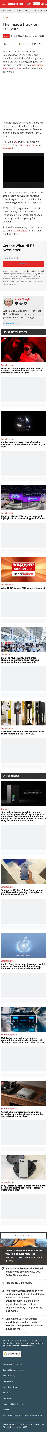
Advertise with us (10, 1387)
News (6, 36)
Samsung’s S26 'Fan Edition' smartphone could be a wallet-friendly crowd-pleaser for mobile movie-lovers (24, 1323)
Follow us (25, 44)
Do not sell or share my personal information (22, 1415)
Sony (34, 145)
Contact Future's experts (13, 1370)
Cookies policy (9, 1381)
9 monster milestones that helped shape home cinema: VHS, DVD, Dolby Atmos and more (24, 1271)
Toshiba (7, 145)
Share (9, 44)
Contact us (7, 1398)
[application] (23, 167)
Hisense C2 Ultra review (18, 1283)
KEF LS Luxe (22, 10)
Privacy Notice (37, 273)
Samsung (25, 145)
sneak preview (19, 230)
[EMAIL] (26, 303)
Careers (6, 1409)
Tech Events (7, 17)
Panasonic (8, 148)
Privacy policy (9, 1375)
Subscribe (36, 4)
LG (15, 141)
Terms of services (34, 271)
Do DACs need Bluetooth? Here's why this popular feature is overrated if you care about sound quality (24, 1255)
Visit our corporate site (23, 1345)
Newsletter (39, 44)
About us (7, 1392)
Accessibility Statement (13, 1404)
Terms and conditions (12, 1364)
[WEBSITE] (21, 303)
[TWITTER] (17, 303)
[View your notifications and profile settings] (22, 3)
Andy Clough (18, 36)
